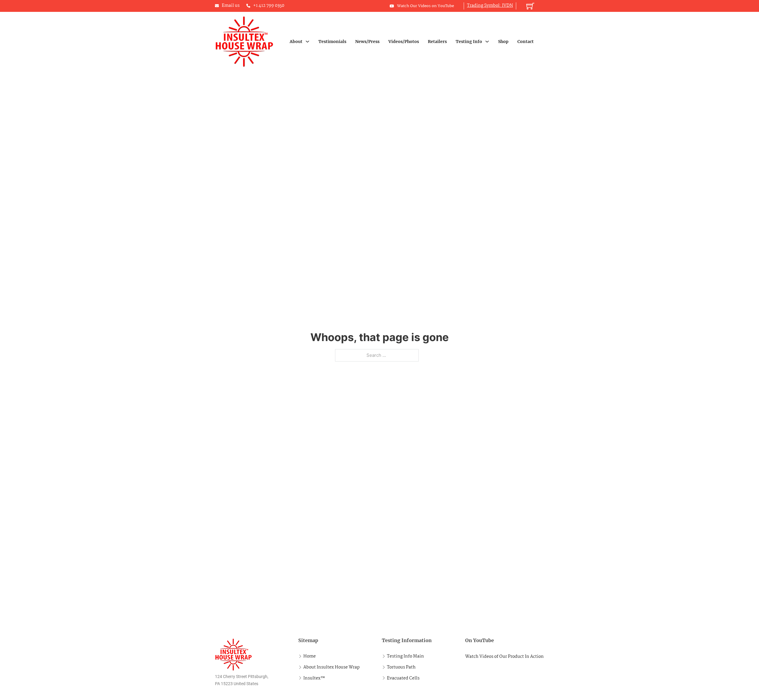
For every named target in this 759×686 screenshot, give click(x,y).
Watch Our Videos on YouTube (425, 6)
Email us (231, 5)
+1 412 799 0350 (268, 5)
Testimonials (332, 41)
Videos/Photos (403, 41)
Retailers (437, 41)
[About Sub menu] (307, 41)
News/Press (367, 41)
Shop (503, 41)
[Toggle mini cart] (530, 6)
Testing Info (469, 41)
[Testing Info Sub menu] (487, 41)
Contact (525, 41)
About (296, 41)
